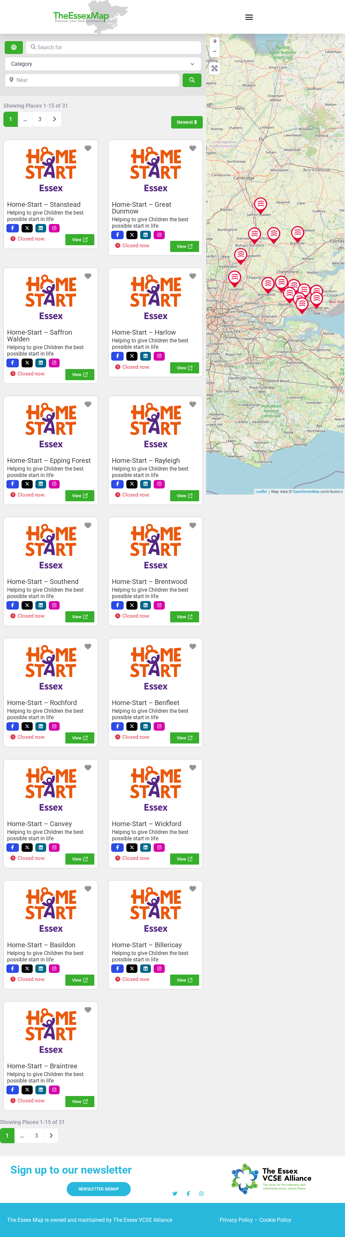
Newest (185, 122)
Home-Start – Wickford (146, 824)
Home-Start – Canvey (39, 824)
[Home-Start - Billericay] (281, 284)
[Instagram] (201, 1193)
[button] (249, 16)
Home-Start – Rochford (42, 703)
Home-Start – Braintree (42, 1066)
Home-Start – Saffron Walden (39, 335)
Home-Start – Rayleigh (146, 460)
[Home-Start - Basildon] (289, 295)
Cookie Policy (275, 1220)
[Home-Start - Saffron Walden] (260, 205)
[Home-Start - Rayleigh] (304, 291)
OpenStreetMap (306, 491)
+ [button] (215, 41)
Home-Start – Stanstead (44, 204)
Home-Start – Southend (43, 582)
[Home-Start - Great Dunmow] (273, 235)
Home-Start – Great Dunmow (141, 207)
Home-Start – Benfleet (146, 703)
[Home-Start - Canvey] (302, 305)
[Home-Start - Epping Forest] (234, 279)
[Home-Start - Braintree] (297, 234)
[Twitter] (175, 1193)
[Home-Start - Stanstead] (254, 235)
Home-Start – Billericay (147, 945)
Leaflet (261, 491)
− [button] (215, 51)
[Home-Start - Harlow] (240, 256)
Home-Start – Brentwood (149, 582)
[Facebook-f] (188, 1193)
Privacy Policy (236, 1220)
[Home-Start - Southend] (316, 300)
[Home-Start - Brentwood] (268, 285)
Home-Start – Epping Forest (49, 460)
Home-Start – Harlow (144, 332)
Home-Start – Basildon (41, 945)
